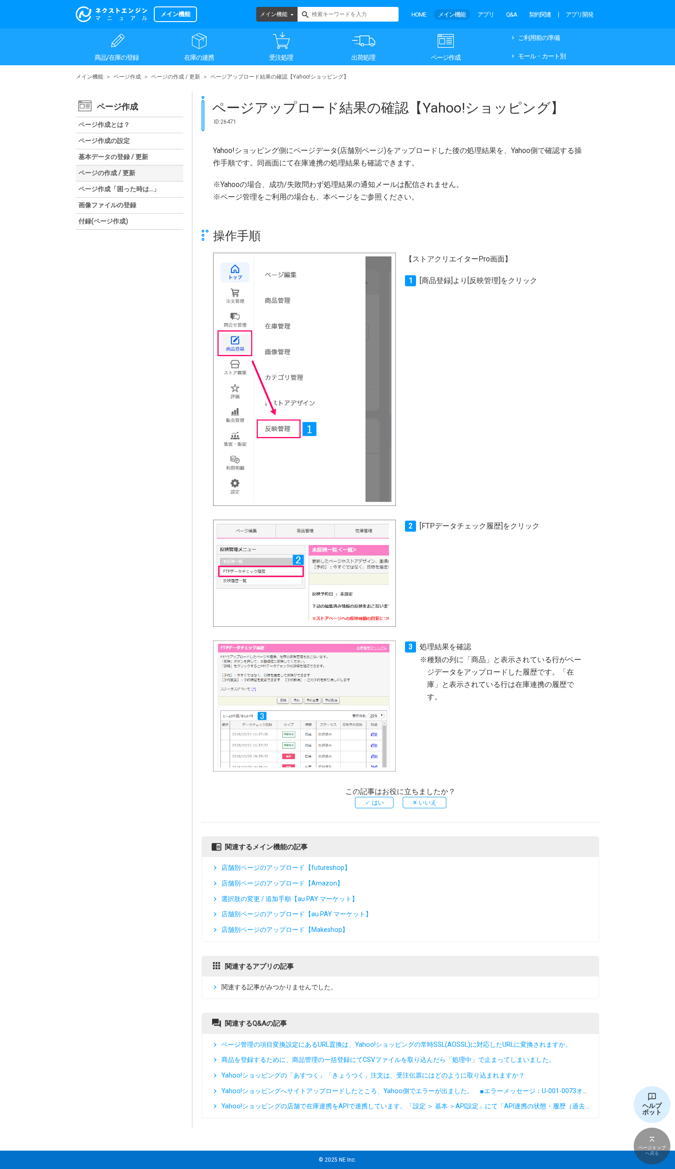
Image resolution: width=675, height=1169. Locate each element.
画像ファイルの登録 (107, 205)
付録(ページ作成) (103, 221)
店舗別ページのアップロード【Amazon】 (282, 883)
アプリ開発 (579, 14)
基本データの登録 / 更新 (113, 156)
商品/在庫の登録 (117, 57)
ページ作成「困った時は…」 (119, 189)
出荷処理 (363, 57)
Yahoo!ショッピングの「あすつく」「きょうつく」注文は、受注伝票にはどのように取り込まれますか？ (373, 1075)
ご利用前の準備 (539, 37)
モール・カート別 (542, 56)
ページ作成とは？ (104, 124)
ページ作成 (446, 57)
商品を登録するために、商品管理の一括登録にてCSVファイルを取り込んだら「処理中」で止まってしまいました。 (388, 1059)
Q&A (511, 14)
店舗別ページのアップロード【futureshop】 (286, 867)
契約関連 (540, 14)
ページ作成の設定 (104, 140)
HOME (418, 14)
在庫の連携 (199, 57)
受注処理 (281, 57)
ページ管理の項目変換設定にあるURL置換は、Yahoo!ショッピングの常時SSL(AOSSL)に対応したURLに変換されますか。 (396, 1044)
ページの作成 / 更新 (175, 77)
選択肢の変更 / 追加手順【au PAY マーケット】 (289, 898)
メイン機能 (273, 14)
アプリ (486, 14)
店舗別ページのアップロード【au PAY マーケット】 (296, 914)
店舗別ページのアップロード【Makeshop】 (285, 929)
